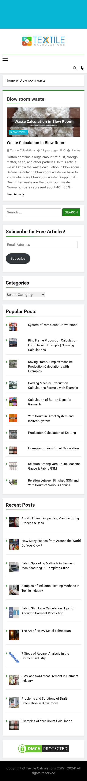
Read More (14, 194)
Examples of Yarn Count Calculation (53, 448)
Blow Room (18, 132)
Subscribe (18, 259)
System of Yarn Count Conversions (52, 325)
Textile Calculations (22, 150)
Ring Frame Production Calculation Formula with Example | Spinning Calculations (52, 345)
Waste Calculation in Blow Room (36, 142)
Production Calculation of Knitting (52, 433)
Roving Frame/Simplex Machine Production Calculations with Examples (50, 366)
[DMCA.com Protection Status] (43, 753)
